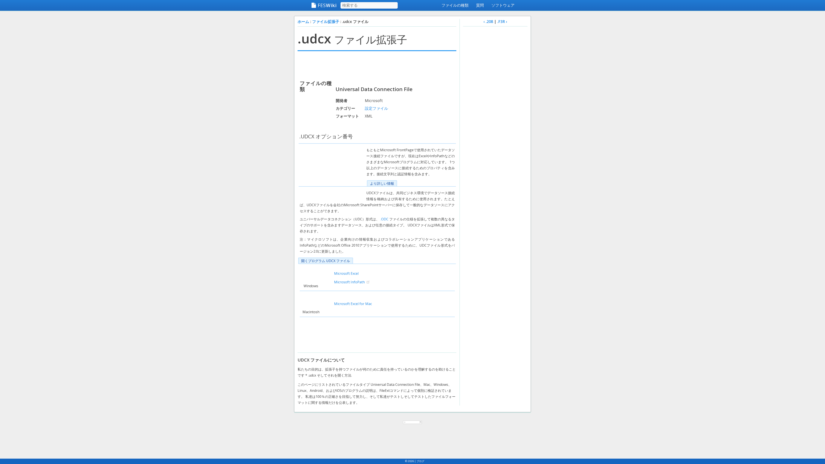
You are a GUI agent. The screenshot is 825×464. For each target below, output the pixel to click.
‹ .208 (488, 21)
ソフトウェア (503, 5)
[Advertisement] (377, 65)
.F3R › (502, 21)
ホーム (303, 21)
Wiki (327, 5)
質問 (480, 5)
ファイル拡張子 (325, 21)
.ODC (384, 219)
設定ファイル (376, 108)
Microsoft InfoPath (349, 282)
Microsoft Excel (346, 273)
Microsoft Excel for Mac (353, 303)
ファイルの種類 (455, 5)
